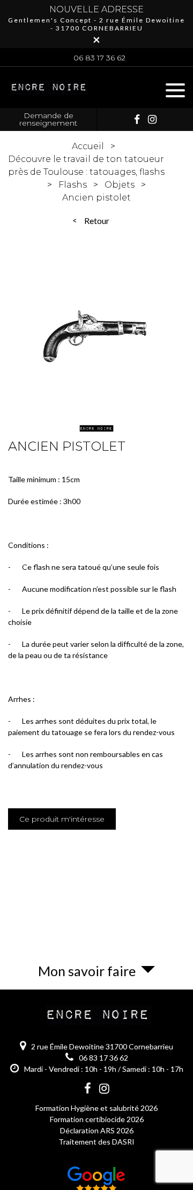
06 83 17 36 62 (99, 58)
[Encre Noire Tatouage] (48, 95)
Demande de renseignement (48, 119)
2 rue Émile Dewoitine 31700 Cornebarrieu (102, 1046)
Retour (96, 220)
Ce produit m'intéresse (62, 819)
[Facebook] (137, 119)
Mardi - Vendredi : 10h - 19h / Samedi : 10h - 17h (103, 1068)
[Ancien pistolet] (96, 349)
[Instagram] (152, 119)
